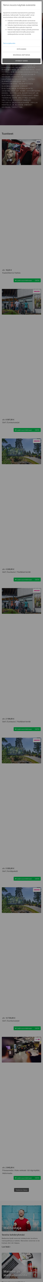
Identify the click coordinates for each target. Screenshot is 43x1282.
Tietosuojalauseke (9, 43)
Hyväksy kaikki (21, 61)
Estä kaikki (21, 49)
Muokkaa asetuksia (21, 55)
